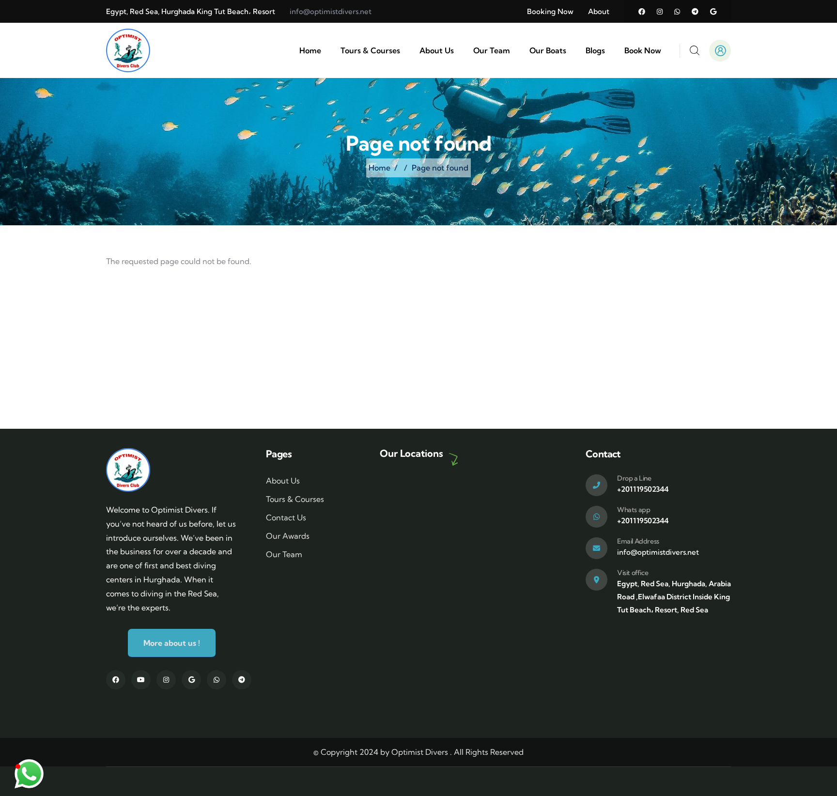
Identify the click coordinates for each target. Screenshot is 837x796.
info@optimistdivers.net (331, 11)
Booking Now (550, 11)
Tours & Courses (295, 499)
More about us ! (171, 643)
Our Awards (288, 536)
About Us (283, 480)
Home (379, 167)
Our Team (284, 554)
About (598, 11)
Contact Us (286, 517)
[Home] (128, 50)
